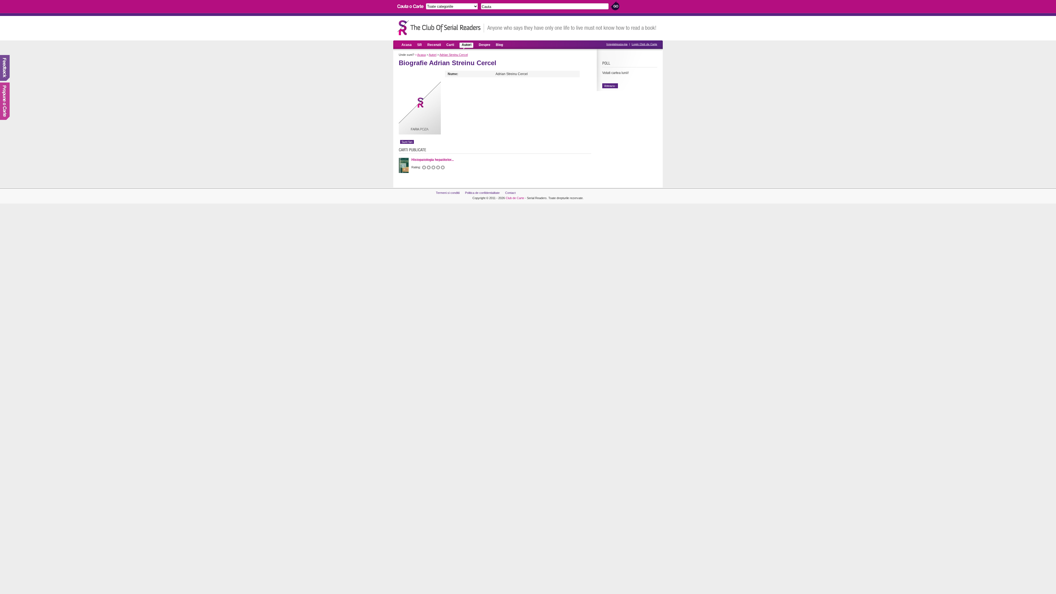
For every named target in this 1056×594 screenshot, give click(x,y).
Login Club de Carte (644, 44)
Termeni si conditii (448, 192)
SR (419, 45)
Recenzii (434, 45)
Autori (466, 45)
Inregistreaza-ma (617, 44)
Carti (450, 45)
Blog (499, 45)
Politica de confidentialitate (482, 192)
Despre (484, 45)
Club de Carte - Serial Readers (440, 27)
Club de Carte (515, 198)
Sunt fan (407, 142)
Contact (510, 192)
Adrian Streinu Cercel (453, 54)
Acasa (407, 45)
